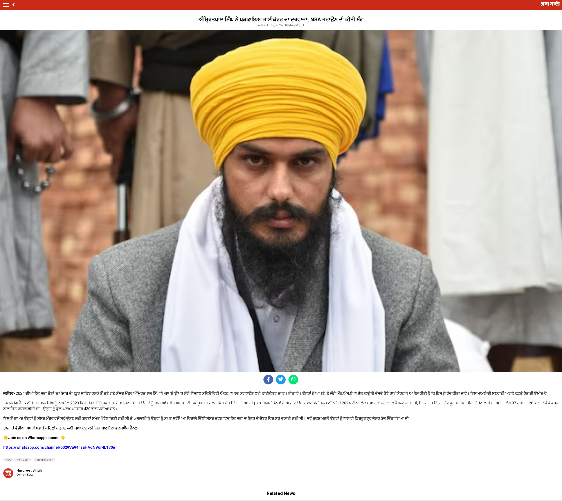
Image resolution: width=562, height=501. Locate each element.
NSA (8, 459)
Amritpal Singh (44, 459)
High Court (23, 459)
